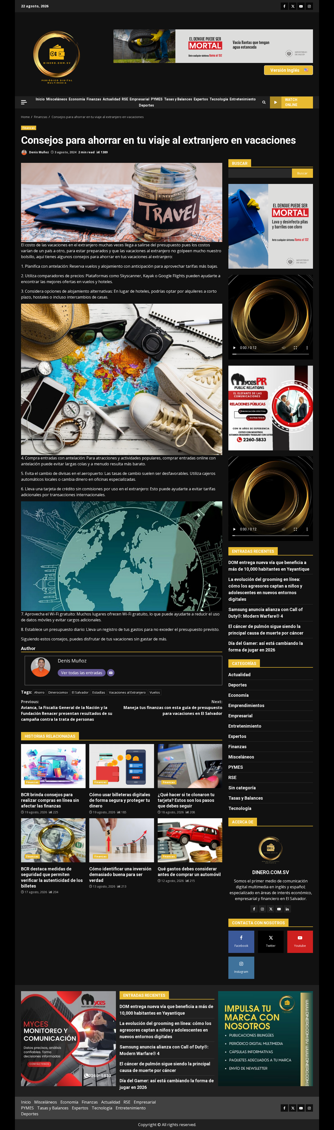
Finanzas (94, 99)
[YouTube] (279, 909)
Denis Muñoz (38, 152)
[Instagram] (262, 909)
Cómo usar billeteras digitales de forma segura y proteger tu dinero (121, 766)
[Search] (264, 102)
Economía (77, 99)
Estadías (98, 692)
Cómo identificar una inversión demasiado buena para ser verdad (121, 840)
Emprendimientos (246, 705)
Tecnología (219, 99)
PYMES (157, 99)
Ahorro (39, 692)
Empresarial (139, 99)
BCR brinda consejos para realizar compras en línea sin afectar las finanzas (53, 766)
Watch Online (291, 102)
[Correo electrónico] (110, 672)
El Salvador (80, 692)
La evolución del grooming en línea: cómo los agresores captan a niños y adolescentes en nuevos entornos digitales (165, 1030)
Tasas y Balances (178, 99)
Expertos (201, 99)
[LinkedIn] (287, 909)
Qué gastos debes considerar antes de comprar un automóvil (190, 840)
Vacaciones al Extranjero (127, 692)
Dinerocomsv (58, 692)
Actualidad (111, 99)
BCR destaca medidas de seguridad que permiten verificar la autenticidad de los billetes (53, 840)
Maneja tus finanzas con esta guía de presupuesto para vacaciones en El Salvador (172, 707)
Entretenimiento (243, 99)
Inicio (40, 99)
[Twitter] (270, 909)
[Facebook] (254, 909)
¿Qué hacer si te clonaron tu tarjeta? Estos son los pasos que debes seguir (190, 766)
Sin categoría (242, 787)
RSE (125, 99)
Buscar (239, 163)
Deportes (146, 105)
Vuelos (155, 692)
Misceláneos (56, 99)
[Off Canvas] (24, 102)
